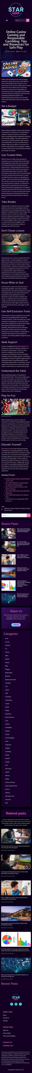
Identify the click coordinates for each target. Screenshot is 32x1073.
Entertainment (9, 717)
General (7, 758)
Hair (6, 765)
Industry (7, 792)
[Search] (27, 20)
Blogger (7, 669)
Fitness (7, 734)
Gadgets (7, 748)
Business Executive (10, 679)
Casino (7, 690)
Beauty (7, 662)
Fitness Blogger (9, 738)
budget (12, 508)
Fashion (7, 724)
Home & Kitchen (10, 782)
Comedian (8, 697)
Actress (7, 642)
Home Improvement (11, 786)
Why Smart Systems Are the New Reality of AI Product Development (23, 595)
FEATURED (8, 727)
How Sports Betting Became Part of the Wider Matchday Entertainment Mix (23, 544)
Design (7, 710)
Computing (8, 700)
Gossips (7, 762)
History (7, 775)
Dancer (7, 707)
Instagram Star (9, 796)
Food (6, 741)
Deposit (17, 508)
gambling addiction (21, 346)
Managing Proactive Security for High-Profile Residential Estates (23, 569)
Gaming (28, 508)
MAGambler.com (8, 191)
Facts (6, 721)
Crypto (7, 703)
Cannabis (7, 683)
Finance (7, 731)
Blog (6, 666)
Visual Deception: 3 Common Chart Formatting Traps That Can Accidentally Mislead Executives (23, 583)
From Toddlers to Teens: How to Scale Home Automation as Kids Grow (23, 556)
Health (7, 772)
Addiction (7, 508)
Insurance (8, 799)
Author (7, 652)
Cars (6, 686)
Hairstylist (8, 768)
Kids (6, 803)
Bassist (7, 659)
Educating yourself (6, 448)
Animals (7, 645)
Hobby (7, 779)
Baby (6, 655)
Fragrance (8, 744)
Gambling (22, 508)
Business (7, 676)
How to (7, 789)
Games (7, 755)
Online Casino (8, 510)
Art (6, 649)
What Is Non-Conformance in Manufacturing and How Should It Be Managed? (23, 530)
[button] (7, 20)
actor (6, 638)
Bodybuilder (8, 673)
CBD (6, 693)
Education (8, 714)
